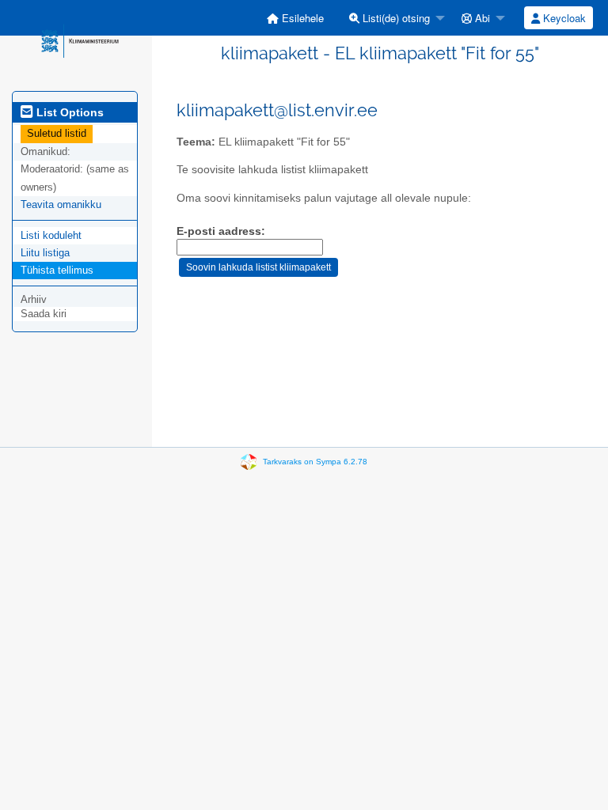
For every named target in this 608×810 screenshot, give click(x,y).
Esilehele (301, 17)
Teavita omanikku (61, 204)
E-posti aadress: (221, 231)
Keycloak (563, 17)
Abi (481, 17)
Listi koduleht (51, 235)
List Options (68, 112)
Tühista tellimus (57, 270)
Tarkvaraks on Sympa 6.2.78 (315, 461)
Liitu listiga (45, 253)
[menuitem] (295, 18)
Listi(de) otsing (394, 17)
